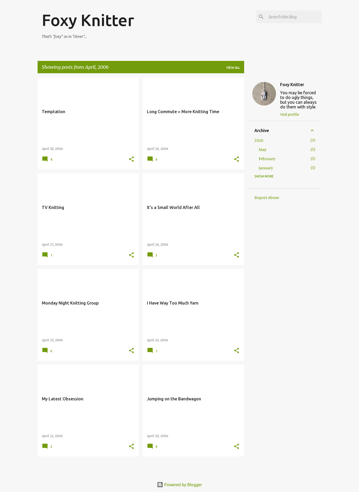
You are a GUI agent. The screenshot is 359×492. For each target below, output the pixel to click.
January (266, 168)
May (262, 149)
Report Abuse (266, 197)
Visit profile (289, 114)
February (267, 158)
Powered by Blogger (182, 484)
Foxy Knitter (88, 20)
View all (233, 67)
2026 (258, 140)
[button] (131, 159)
